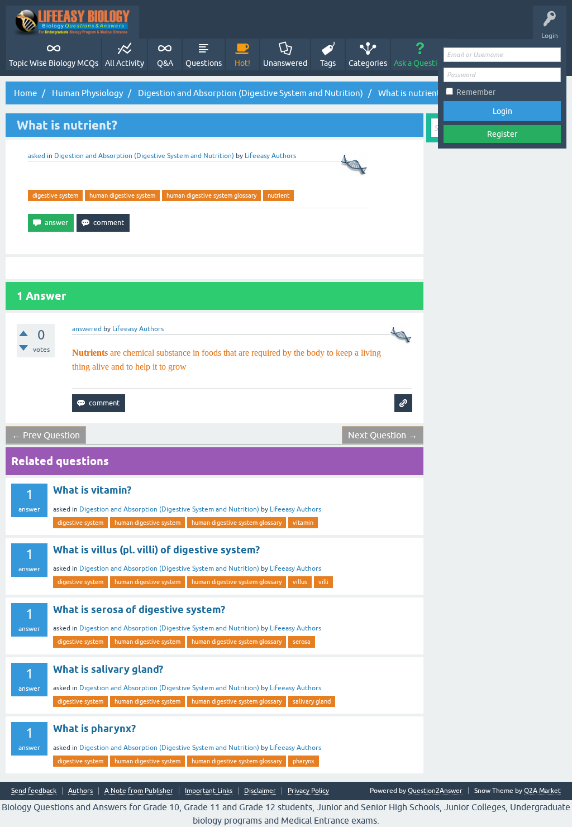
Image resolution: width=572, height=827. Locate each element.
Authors (80, 791)
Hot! (242, 63)
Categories (368, 63)
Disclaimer (260, 791)
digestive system (55, 195)
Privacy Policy (308, 791)
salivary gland (312, 701)
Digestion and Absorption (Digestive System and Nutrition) (144, 156)
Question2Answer (435, 791)
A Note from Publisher (138, 791)
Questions (203, 63)
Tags (328, 63)
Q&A (165, 63)
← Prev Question (46, 435)
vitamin (303, 522)
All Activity (124, 63)
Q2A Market (542, 791)
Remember (475, 92)
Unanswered (285, 63)
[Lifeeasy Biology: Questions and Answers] (72, 22)
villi (323, 582)
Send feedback (33, 791)
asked (36, 156)
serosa (302, 641)
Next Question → (382, 435)
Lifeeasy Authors (295, 509)
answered (87, 329)
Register (502, 134)
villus (300, 582)
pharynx (303, 761)
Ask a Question (420, 63)
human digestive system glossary (211, 195)
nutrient (278, 195)
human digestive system (122, 195)
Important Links (208, 791)
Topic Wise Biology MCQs (53, 63)
